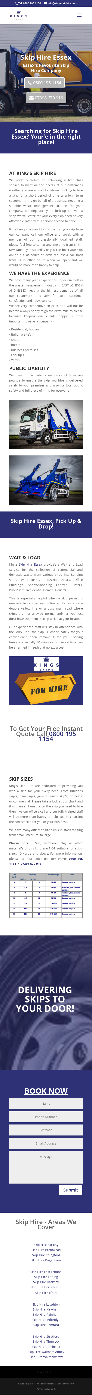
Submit (70, 1190)
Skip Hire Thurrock (46, 1341)
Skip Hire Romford (46, 1325)
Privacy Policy (44, 1372)
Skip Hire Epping (46, 1277)
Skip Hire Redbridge (46, 1320)
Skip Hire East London (46, 1272)
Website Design (45, 1383)
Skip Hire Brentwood (46, 1250)
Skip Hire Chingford (46, 1255)
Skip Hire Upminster (46, 1347)
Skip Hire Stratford (46, 1336)
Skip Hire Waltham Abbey (46, 1352)
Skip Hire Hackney (46, 1282)
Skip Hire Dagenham (46, 1260)
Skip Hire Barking (46, 1245)
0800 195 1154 (32, 3)
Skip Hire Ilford (46, 1293)
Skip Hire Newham (46, 1309)
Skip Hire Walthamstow (46, 1357)
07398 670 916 (49, 98)
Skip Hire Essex (31, 521)
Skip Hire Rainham (46, 1314)
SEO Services (64, 1383)
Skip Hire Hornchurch (46, 1287)
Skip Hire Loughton (46, 1304)
